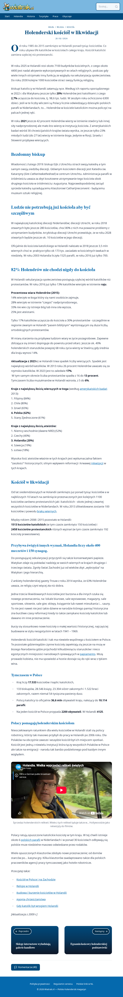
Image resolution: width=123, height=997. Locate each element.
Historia (31, 16)
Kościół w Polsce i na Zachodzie (36, 880)
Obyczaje (67, 16)
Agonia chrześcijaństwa (31, 899)
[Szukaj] (116, 6)
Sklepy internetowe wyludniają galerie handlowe (33, 945)
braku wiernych (46, 511)
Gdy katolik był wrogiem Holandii (37, 906)
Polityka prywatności (40, 984)
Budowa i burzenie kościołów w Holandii (41, 893)
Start (7, 16)
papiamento (87, 654)
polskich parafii (30, 840)
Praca (55, 16)
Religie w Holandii (27, 886)
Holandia (18, 16)
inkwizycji (97, 463)
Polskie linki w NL (84, 984)
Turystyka (43, 16)
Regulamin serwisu (63, 984)
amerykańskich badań (93, 389)
